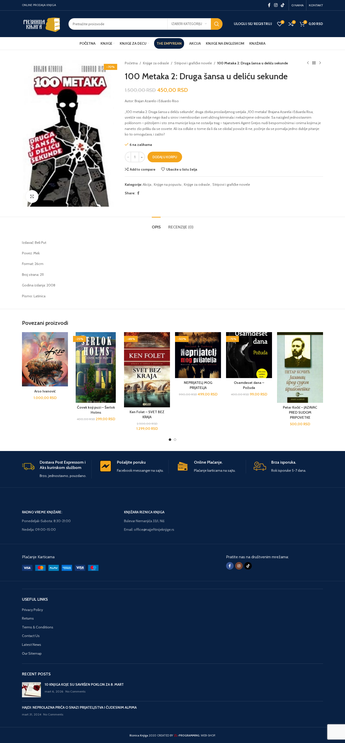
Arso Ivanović (45, 391)
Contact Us (31, 635)
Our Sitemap (32, 653)
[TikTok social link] (282, 5)
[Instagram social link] (275, 5)
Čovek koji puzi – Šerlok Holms (96, 410)
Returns (28, 618)
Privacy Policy (32, 609)
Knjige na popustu (167, 184)
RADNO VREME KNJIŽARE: (42, 512)
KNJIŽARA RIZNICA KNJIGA (144, 512)
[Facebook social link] (269, 5)
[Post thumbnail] (31, 689)
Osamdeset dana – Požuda (249, 385)
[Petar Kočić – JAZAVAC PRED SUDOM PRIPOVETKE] (300, 367)
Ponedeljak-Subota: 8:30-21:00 (46, 521)
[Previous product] (308, 63)
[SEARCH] (217, 24)
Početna (131, 63)
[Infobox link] (56, 469)
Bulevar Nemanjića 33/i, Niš (144, 521)
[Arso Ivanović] (45, 359)
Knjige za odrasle (156, 63)
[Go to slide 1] (170, 439)
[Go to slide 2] (175, 439)
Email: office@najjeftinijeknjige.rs (149, 529)
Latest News (31, 644)
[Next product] (320, 63)
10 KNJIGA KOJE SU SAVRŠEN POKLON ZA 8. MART (84, 684)
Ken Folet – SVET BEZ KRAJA (147, 414)
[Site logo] (41, 23)
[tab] (156, 224)
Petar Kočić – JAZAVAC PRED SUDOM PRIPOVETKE (300, 412)
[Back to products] (314, 63)
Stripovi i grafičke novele (193, 63)
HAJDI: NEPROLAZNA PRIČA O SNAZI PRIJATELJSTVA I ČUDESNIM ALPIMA (79, 707)
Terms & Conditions (37, 627)
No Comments (75, 691)
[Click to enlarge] (32, 196)
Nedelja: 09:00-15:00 (39, 529)
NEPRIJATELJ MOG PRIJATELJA (198, 385)
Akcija (147, 184)
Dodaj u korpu (165, 157)
